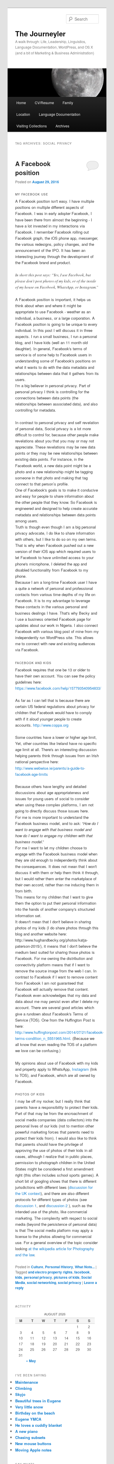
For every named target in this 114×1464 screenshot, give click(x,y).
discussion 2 (57, 1205)
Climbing (23, 1388)
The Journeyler (40, 33)
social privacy (69, 1282)
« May (31, 1360)
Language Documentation (59, 114)
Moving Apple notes (33, 1450)
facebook (82, 1272)
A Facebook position (33, 168)
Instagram (80, 1069)
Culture (37, 1266)
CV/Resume (44, 102)
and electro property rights (50, 1272)
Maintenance (26, 1382)
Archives (62, 125)
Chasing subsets (30, 1437)
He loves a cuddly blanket (38, 1425)
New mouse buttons (33, 1443)
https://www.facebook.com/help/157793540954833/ (58, 688)
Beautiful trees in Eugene (38, 1400)
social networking (41, 1282)
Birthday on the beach (35, 1413)
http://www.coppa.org (50, 725)
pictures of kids (67, 1277)
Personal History (59, 1266)
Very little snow (29, 1407)
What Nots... (85, 1266)
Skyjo (20, 1394)
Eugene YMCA (28, 1419)
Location (23, 114)
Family (68, 102)
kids (18, 1277)
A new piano (26, 1431)
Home (21, 102)
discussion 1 (26, 1205)
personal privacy (38, 1277)
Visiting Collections (31, 125)
